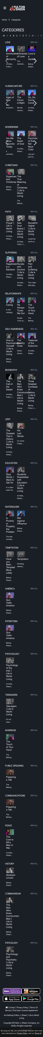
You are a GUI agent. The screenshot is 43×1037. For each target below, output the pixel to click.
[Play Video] (10, 49)
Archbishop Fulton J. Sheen (15, 1015)
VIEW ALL (34, 42)
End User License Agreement (25, 1010)
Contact (11, 1007)
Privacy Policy (22, 1007)
